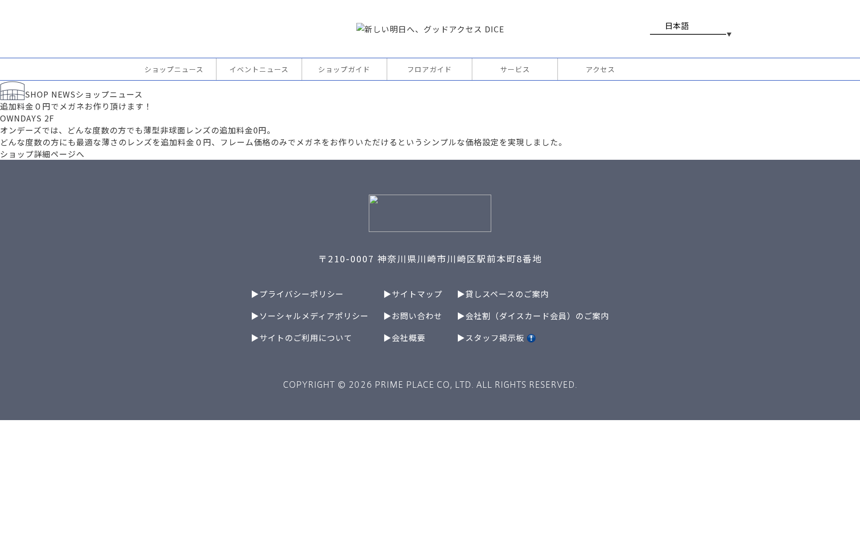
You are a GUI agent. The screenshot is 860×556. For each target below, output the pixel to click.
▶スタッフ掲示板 (492, 337)
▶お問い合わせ (412, 316)
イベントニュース (259, 69)
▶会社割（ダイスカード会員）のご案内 (533, 316)
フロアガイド (429, 69)
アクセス (600, 69)
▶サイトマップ (412, 294)
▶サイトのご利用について (301, 337)
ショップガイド (344, 69)
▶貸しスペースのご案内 (503, 294)
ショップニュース (174, 69)
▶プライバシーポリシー (297, 294)
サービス (515, 69)
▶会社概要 (404, 337)
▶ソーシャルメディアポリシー (310, 316)
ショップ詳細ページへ (42, 154)
